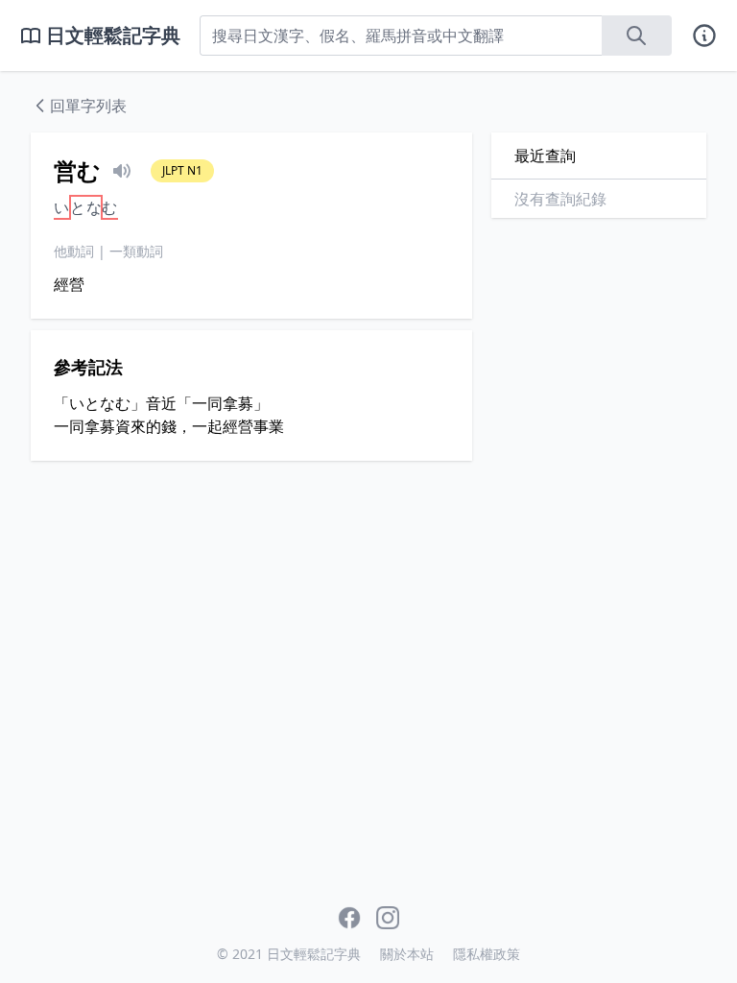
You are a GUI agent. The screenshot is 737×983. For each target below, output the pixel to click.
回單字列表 (88, 105)
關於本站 (407, 954)
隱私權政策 (486, 954)
